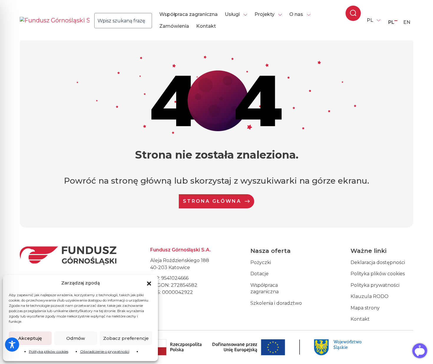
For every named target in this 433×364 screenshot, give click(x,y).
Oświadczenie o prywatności (104, 351)
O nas (296, 14)
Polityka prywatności (375, 285)
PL (370, 20)
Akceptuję (30, 338)
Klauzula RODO (370, 296)
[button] (149, 283)
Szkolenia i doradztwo (276, 303)
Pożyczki (260, 262)
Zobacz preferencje (126, 338)
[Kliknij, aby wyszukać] (153, 20)
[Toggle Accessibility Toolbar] (12, 344)
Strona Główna (212, 201)
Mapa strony (365, 308)
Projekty (264, 14)
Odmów (75, 338)
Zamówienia (174, 26)
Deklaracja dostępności (378, 262)
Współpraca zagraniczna (188, 14)
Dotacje (259, 273)
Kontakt (206, 26)
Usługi (232, 14)
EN (406, 22)
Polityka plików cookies (48, 351)
